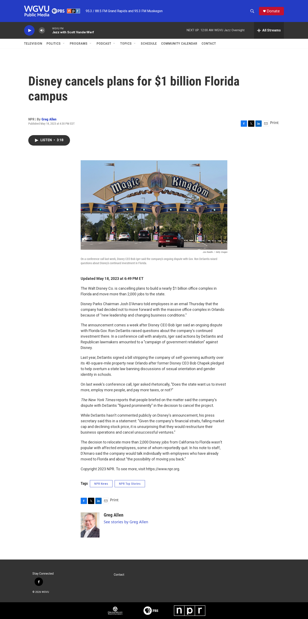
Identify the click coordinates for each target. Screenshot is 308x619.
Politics (54, 43)
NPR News (101, 483)
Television (33, 43)
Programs (79, 43)
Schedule (149, 43)
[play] (29, 30)
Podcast (104, 43)
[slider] (48, 30)
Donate (273, 11)
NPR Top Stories (130, 483)
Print (274, 122)
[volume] (41, 30)
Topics (126, 43)
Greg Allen (48, 119)
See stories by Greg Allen (126, 521)
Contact (209, 43)
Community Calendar (179, 43)
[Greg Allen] (90, 525)
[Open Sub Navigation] (64, 43)
